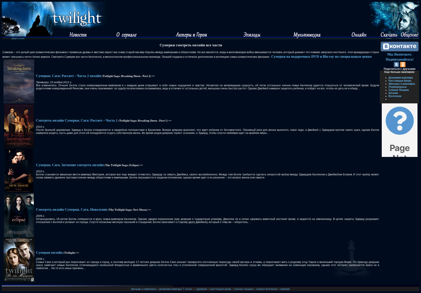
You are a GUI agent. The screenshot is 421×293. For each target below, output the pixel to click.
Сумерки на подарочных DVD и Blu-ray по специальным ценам (321, 56)
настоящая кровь (220, 289)
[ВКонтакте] (396, 64)
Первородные (398, 86)
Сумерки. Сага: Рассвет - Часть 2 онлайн (68, 75)
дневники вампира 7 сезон (175, 289)
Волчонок (395, 96)
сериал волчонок (266, 289)
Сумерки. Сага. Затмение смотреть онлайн (70, 164)
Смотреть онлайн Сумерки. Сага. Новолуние (71, 209)
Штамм (393, 93)
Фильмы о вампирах (402, 83)
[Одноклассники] (402, 64)
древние (202, 289)
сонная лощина (243, 289)
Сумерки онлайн (49, 252)
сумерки (285, 289)
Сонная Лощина (399, 90)
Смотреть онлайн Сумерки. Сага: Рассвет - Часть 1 (77, 120)
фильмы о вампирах (143, 289)
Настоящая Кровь (400, 80)
